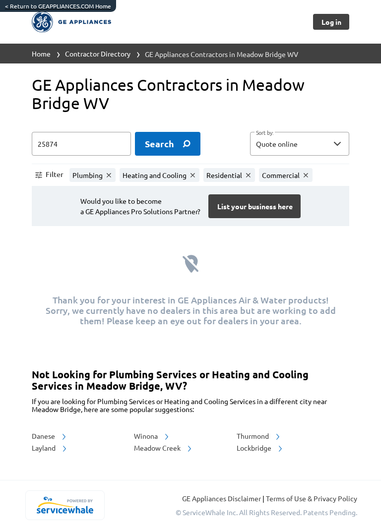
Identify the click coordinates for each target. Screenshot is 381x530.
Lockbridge (255, 447)
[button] (299, 144)
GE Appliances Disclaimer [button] (222, 498)
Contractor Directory (97, 53)
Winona (146, 435)
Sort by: (264, 132)
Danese (44, 435)
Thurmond (253, 435)
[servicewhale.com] (65, 505)
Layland (44, 447)
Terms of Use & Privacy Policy (311, 498)
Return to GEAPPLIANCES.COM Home (58, 6)
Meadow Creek (158, 447)
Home (41, 53)
